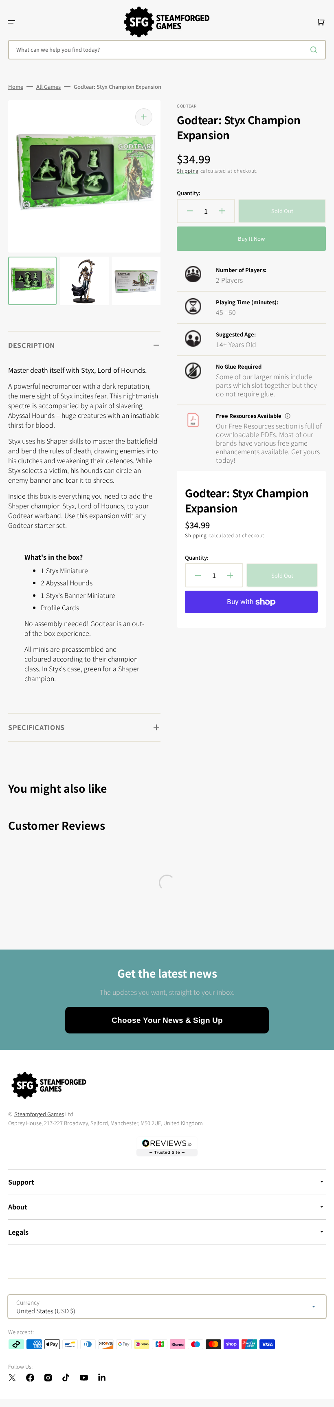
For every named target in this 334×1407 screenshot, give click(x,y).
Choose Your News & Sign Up (167, 1020)
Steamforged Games (39, 1114)
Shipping (188, 170)
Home (15, 86)
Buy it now (251, 238)
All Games (48, 86)
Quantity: (188, 193)
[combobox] (167, 49)
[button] (11, 22)
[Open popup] (287, 416)
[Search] (315, 50)
